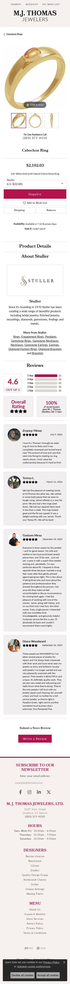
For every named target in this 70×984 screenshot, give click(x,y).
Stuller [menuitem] (35, 884)
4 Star (30, 379)
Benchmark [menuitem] (35, 861)
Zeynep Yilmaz (32, 430)
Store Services (35, 919)
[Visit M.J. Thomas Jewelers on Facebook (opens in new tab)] (20, 792)
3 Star (30, 383)
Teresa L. (28, 478)
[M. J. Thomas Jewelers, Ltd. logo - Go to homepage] (35, 16)
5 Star (30, 375)
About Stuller (35, 257)
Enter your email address (35, 776)
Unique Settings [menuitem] (35, 889)
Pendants (50, 336)
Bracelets (37, 353)
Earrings (54, 345)
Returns (51, 210)
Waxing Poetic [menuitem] (35, 893)
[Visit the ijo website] (28, 948)
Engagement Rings (32, 336)
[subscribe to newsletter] (52, 782)
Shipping (19, 210)
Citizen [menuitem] (35, 865)
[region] (35, 78)
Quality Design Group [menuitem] (35, 875)
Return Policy (35, 923)
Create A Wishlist (35, 914)
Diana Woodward (34, 641)
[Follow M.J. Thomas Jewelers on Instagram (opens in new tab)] (29, 792)
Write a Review (35, 738)
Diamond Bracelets (50, 349)
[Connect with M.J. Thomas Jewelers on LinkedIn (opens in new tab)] (39, 792)
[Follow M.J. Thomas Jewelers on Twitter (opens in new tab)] (49, 792)
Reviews (35, 366)
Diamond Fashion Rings (23, 349)
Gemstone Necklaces (45, 341)
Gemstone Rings (14, 34)
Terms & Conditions (35, 933)
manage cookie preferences (33, 966)
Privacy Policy (35, 928)
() (60, 375)
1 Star (30, 390)
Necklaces (17, 345)
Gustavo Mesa (32, 535)
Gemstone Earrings (36, 345)
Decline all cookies (22, 975)
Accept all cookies (48, 975)
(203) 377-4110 (35, 138)
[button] (15, 4)
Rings (16, 336)
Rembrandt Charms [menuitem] (35, 879)
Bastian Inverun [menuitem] (35, 856)
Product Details (35, 246)
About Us (35, 909)
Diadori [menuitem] (35, 870)
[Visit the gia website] (41, 948)
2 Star (30, 386)
